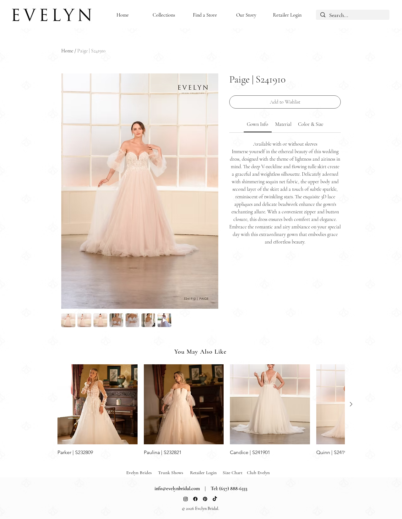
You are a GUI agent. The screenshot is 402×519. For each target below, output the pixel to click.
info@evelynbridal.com (177, 488)
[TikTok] (215, 499)
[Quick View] (97, 404)
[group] (201, 410)
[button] (163, 15)
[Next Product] (351, 404)
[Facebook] (195, 499)
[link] (257, 124)
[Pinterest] (205, 499)
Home (67, 51)
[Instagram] (185, 499)
